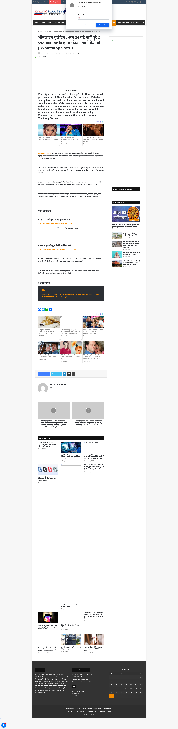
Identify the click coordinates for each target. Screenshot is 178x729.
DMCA (96, 711)
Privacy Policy (74, 711)
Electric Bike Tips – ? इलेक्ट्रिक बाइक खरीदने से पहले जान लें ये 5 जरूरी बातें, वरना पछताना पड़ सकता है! (93, 615)
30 (140, 692)
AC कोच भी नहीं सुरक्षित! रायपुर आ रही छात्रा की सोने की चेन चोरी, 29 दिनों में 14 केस (131, 262)
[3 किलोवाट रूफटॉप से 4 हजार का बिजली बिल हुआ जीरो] (117, 235)
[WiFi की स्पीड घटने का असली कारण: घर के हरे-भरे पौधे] (71, 533)
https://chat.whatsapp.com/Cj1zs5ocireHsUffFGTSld (57, 249)
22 (136, 688)
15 (136, 685)
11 (116, 685)
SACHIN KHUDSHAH (46, 53)
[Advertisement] (71, 73)
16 (140, 685)
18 (116, 688)
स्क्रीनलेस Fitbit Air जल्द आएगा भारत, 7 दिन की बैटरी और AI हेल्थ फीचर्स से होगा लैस (47, 478)
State (43, 22)
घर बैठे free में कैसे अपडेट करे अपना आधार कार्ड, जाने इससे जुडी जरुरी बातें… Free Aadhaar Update (94, 456)
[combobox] (81, 17)
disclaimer (90, 711)
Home (36, 22)
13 (126, 685)
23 (140, 688)
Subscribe (102, 25)
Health (50, 22)
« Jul (110, 701)
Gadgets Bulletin (48, 31)
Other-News (135, 22)
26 (121, 692)
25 (116, 692)
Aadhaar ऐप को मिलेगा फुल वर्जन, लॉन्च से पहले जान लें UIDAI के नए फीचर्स (93, 649)
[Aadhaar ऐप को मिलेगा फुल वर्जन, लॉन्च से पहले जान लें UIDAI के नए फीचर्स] (94, 639)
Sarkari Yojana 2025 (123, 22)
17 (111, 688)
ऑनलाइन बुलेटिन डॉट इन (44, 153)
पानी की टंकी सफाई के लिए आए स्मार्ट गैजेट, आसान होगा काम (71, 648)
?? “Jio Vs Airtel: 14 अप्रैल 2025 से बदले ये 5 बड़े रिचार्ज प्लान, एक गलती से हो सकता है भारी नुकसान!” (48, 444)
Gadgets (112, 22)
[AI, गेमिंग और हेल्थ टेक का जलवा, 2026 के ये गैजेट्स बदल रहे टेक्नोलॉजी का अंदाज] (71, 447)
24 (111, 692)
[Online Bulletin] (50, 11)
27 (126, 692)
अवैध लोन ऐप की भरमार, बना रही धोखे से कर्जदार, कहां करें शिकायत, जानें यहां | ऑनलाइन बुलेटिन (47, 649)
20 (126, 688)
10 (111, 685)
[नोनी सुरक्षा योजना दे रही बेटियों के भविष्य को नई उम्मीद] (117, 254)
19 (121, 688)
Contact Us (83, 711)
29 (136, 692)
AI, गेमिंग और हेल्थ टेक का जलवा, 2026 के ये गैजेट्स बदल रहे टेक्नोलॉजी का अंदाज (71, 456)
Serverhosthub (108, 708)
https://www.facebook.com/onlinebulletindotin (55, 223)
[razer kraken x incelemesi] (89, 718)
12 (121, 685)
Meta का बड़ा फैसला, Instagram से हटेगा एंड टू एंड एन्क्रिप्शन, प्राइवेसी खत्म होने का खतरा (47, 627)
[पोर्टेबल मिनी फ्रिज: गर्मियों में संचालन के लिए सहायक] (71, 617)
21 (131, 688)
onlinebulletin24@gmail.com (80, 679)
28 (131, 692)
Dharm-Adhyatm (59, 22)
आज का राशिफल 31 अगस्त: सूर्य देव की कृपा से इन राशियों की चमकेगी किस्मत (125, 225)
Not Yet (87, 25)
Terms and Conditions (105, 711)
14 (131, 685)
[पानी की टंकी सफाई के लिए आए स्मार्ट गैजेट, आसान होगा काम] (71, 639)
